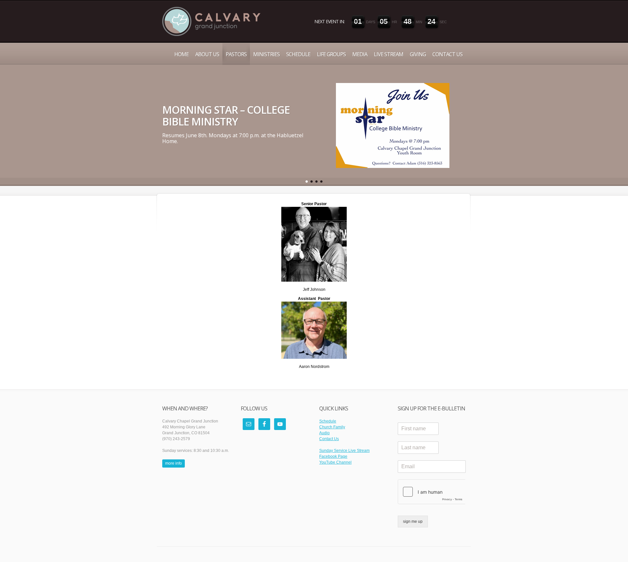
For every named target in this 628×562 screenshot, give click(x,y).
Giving (418, 54)
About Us (207, 54)
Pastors (236, 54)
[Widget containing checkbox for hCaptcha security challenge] (432, 491)
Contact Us (447, 54)
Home (181, 54)
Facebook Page (333, 456)
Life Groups (331, 54)
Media (359, 54)
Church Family (332, 427)
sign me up (413, 521)
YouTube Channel (335, 462)
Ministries (266, 54)
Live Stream (388, 54)
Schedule (298, 54)
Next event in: (329, 21)
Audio (324, 433)
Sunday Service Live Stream (344, 450)
